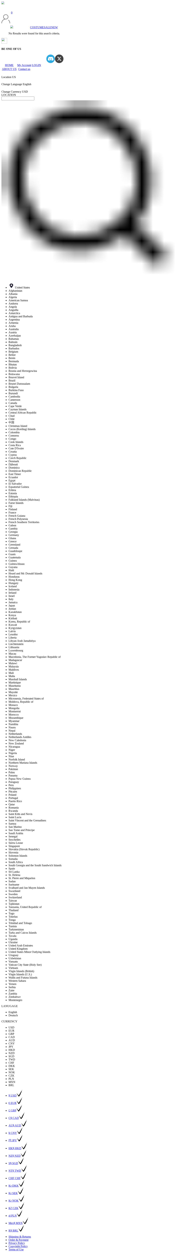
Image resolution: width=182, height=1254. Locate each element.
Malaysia (14, 666)
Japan (12, 605)
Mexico (13, 695)
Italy (11, 599)
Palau (12, 772)
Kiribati (13, 618)
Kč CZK (13, 1208)
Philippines (15, 788)
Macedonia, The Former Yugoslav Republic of (35, 656)
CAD (12, 1037)
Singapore (14, 846)
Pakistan (13, 769)
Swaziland (14, 890)
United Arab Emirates (21, 945)
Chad (12, 415)
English (13, 1012)
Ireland (12, 592)
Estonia (13, 493)
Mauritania (15, 685)
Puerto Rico (15, 801)
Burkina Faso (16, 390)
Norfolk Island (17, 759)
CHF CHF (15, 1178)
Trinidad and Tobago (20, 923)
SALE (47, 27)
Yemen (12, 983)
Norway (13, 765)
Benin (12, 358)
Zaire (11, 990)
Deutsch (13, 1015)
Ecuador (13, 477)
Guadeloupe (15, 551)
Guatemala (15, 557)
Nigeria (13, 753)
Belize (12, 354)
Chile (12, 418)
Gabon (12, 525)
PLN (11, 1078)
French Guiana (17, 515)
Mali (11, 672)
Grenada (13, 547)
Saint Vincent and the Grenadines (27, 820)
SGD (11, 1056)
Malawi (13, 663)
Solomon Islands (18, 855)
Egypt (12, 480)
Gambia (13, 528)
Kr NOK (14, 1200)
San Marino (15, 826)
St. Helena (14, 874)
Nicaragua (14, 746)
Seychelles (14, 839)
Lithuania (14, 647)
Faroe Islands (16, 502)
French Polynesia (18, 518)
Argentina (14, 319)
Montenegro (15, 1000)
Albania (13, 293)
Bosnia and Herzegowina (23, 370)
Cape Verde (15, 406)
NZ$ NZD (15, 1155)
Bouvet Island (16, 377)
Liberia (13, 637)
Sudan (12, 881)
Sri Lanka (14, 871)
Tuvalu (12, 935)
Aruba (12, 325)
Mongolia (14, 708)
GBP (11, 1033)
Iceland (13, 586)
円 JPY (13, 1140)
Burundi (13, 393)
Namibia (13, 724)
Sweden (13, 894)
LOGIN (36, 65)
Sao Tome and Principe (22, 830)
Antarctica (14, 313)
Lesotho (13, 634)
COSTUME (37, 27)
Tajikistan (14, 903)
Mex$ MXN (16, 1223)
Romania (14, 807)
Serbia (12, 987)
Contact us (24, 69)
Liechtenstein (16, 644)
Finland (13, 509)
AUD (12, 1040)
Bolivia (13, 367)
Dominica (14, 467)
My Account (24, 65)
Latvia (12, 631)
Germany (14, 534)
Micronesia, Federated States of (26, 698)
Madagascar (15, 660)
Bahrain (13, 342)
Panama (13, 775)
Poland (12, 794)
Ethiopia (13, 496)
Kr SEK (13, 1193)
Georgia (13, 531)
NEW (54, 27)
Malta (12, 676)
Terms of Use (16, 1249)
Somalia (13, 858)
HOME (9, 65)
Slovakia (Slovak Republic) (24, 849)
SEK (11, 1069)
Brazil (12, 380)
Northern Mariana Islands (23, 762)
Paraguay (14, 781)
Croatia (13, 451)
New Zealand (16, 743)
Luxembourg (16, 650)
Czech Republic (17, 458)
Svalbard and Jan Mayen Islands (27, 887)
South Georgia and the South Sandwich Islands (35, 865)
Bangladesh (15, 345)
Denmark (14, 461)
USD (11, 1027)
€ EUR (13, 1103)
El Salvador (15, 483)
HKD (12, 1049)
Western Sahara (17, 980)
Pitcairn (13, 791)
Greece (13, 541)
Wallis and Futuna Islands (23, 977)
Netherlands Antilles (20, 737)
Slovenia (13, 852)
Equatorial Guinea (19, 486)
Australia (14, 329)
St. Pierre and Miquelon (22, 878)
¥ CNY (13, 1132)
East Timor (15, 474)
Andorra (13, 303)
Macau (12, 653)
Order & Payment (18, 1239)
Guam (12, 554)
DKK (12, 1065)
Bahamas (14, 338)
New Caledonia (17, 740)
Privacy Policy (17, 1243)
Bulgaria (13, 386)
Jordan (12, 608)
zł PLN (13, 1215)
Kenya (12, 615)
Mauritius (14, 688)
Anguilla (13, 309)
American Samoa (18, 300)
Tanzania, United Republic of (25, 907)
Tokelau (13, 916)
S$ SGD (13, 1163)
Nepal (12, 730)
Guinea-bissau (17, 563)
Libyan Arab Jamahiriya (22, 640)
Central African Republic (23, 412)
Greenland (14, 544)
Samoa (12, 823)
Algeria (13, 297)
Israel (12, 595)
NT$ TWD (15, 1170)
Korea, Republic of (19, 621)
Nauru (12, 727)
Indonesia (14, 589)
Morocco (14, 714)
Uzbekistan (15, 958)
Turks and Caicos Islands (23, 932)
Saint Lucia (15, 817)
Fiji (10, 506)
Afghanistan (15, 290)
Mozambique (16, 717)
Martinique (15, 682)
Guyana (13, 567)
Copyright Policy (18, 1246)
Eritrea (12, 490)
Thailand (13, 910)
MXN (12, 1081)
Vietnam (13, 967)
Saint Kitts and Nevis (20, 814)
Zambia (13, 993)
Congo (12, 438)
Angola (13, 306)
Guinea (13, 560)
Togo (11, 913)
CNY (12, 1043)
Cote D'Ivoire (16, 448)
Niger (12, 749)
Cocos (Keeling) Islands (22, 429)
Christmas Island (18, 425)
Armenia (13, 322)
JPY (11, 1046)
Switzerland (15, 897)
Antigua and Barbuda (21, 316)
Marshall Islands (18, 679)
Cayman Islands (17, 409)
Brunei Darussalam (19, 383)
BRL (11, 1085)
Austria (13, 332)
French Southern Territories (24, 522)
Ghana (12, 538)
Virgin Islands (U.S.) (20, 974)
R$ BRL (13, 1230)
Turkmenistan (16, 929)
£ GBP (12, 1110)
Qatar (12, 804)
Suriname (14, 884)
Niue (11, 756)
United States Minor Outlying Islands (29, 951)
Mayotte (13, 692)
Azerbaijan (15, 335)
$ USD (13, 1095)
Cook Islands (16, 441)
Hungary (13, 583)
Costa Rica (15, 445)
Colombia (14, 432)
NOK (12, 1072)
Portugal (13, 797)
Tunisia (13, 926)
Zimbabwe (15, 996)
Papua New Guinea (20, 778)
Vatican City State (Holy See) (25, 964)
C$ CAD (14, 1117)
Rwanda (13, 810)
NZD (12, 1053)
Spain (12, 868)
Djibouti (13, 464)
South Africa (16, 862)
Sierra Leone (16, 842)
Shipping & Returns (20, 1236)
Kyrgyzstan (15, 627)
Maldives (14, 669)
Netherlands (15, 733)
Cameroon (14, 399)
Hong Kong (15, 579)
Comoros (14, 435)
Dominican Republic (20, 470)
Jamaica (13, 602)
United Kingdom (18, 948)
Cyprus (13, 454)
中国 (11, 422)
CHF (11, 1062)
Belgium (13, 351)
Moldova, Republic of (21, 701)
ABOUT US (9, 69)
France (12, 512)
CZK (11, 1075)
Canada (13, 402)
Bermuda (14, 361)
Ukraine (13, 942)
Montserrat (15, 711)
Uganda (13, 939)
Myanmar (14, 721)
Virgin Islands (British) (21, 971)
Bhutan (13, 364)
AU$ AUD (15, 1125)
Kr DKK (14, 1185)
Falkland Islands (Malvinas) (24, 499)
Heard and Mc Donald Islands (25, 573)
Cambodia (14, 396)
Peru (11, 785)
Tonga (12, 919)
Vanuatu (13, 961)
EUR (11, 1030)
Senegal (13, 836)
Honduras (14, 576)
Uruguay (13, 955)
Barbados (14, 348)
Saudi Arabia (16, 833)
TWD (12, 1059)
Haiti (11, 570)
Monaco (13, 704)
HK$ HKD (15, 1148)
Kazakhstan (15, 611)
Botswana (14, 374)
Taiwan (13, 900)
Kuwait (13, 624)
